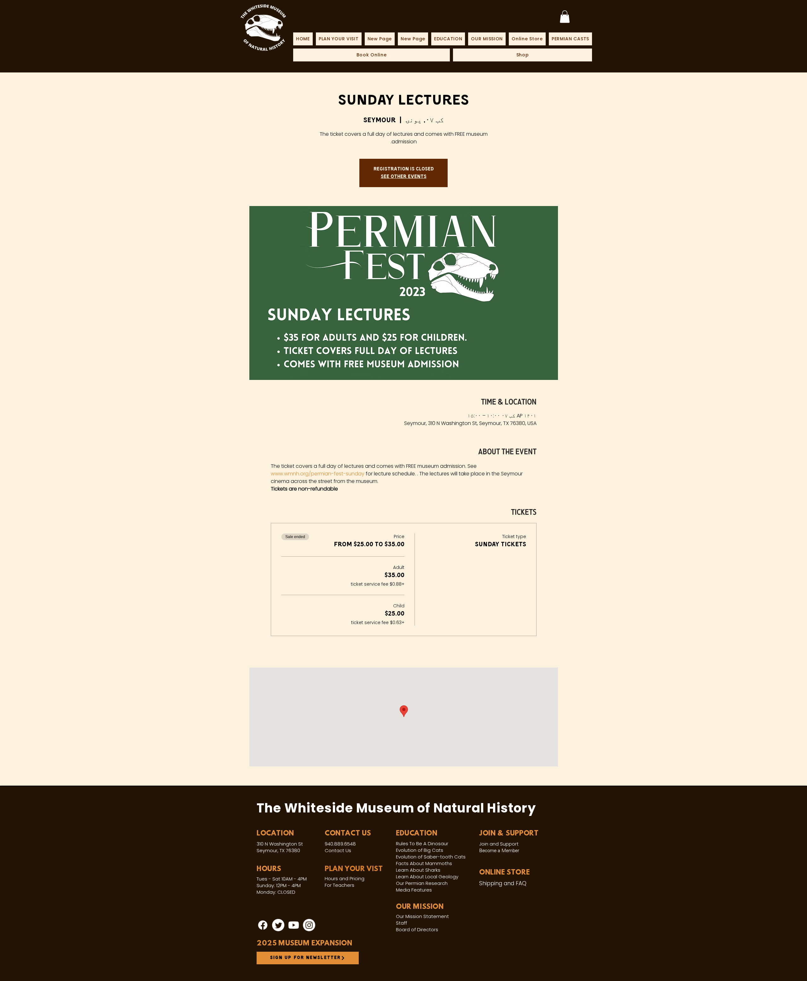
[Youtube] (293, 925)
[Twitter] (278, 925)
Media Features (414, 889)
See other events (404, 176)
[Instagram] (309, 925)
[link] (565, 16)
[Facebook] (263, 925)
